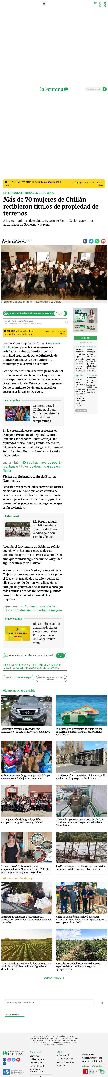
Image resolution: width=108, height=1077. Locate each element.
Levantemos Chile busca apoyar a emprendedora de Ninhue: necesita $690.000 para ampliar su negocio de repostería (25, 869)
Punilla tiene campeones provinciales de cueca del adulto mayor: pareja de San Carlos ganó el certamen (80, 392)
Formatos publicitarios (93, 1061)
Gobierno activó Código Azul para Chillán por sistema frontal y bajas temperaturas (26, 777)
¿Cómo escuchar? (65, 1058)
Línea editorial (37, 1066)
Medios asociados (65, 1062)
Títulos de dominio (49, 668)
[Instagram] (100, 2)
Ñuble (16, 668)
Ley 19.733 (34, 1056)
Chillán (39, 665)
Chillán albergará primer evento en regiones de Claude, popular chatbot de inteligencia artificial (91, 360)
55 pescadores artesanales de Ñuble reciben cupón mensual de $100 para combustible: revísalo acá (79, 731)
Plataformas (88, 1054)
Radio (59, 1052)
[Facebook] (95, 2)
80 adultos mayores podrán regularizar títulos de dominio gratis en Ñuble (33, 466)
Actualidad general (48, 173)
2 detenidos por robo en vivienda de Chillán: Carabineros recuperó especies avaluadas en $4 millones (80, 822)
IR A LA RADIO (101, 173)
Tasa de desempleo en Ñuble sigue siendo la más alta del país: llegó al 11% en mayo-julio (80, 360)
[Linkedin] (4, 1063)
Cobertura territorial (92, 1058)
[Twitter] (105, 2)
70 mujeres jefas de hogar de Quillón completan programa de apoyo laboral (22, 821)
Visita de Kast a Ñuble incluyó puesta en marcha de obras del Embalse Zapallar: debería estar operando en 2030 (81, 919)
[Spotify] (105, 5)
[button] (44, 3)
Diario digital (36, 1052)
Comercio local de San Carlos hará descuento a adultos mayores (33, 608)
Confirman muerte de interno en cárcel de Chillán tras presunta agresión (92, 385)
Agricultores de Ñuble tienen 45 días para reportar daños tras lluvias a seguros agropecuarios (78, 966)
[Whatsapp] (100, 5)
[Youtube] (18, 1060)
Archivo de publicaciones (36, 1070)
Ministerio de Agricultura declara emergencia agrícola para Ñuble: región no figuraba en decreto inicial (26, 966)
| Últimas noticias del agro (17, 878)
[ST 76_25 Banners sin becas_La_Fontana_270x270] (85, 331)
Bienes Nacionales (24, 665)
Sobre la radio (63, 1055)
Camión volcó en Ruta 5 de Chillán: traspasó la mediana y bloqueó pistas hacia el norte (81, 777)
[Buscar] (105, 89)
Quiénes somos (37, 1059)
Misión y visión (37, 1062)
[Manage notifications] (102, 1072)
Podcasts (61, 1065)
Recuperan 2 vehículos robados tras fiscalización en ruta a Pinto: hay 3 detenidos (25, 730)
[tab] (85, 338)
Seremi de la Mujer (29, 668)
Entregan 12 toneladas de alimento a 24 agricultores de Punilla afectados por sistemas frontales (26, 919)
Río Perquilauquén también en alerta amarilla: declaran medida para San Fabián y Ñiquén (81, 868)
